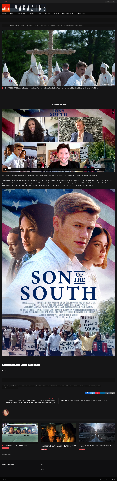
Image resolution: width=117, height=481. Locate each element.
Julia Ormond (61, 385)
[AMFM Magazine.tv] (24, 7)
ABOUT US (31, 13)
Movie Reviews (45, 443)
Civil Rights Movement (52, 385)
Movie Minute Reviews (67, 13)
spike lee (98, 385)
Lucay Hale (81, 385)
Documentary (83, 443)
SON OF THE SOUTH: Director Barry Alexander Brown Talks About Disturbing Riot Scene (84, 400)
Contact (42, 469)
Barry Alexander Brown (15, 385)
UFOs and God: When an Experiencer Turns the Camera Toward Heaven (95, 446)
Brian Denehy (32, 385)
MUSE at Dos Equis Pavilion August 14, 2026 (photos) (21, 1)
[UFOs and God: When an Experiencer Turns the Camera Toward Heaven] (97, 432)
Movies (11, 13)
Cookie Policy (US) (44, 471)
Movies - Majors (111, 91)
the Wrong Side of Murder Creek (10, 387)
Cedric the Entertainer (41, 385)
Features (4, 13)
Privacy (42, 467)
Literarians (56, 13)
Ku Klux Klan (69, 385)
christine (5, 91)
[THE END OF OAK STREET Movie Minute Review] (20, 432)
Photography (21, 13)
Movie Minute (6, 443)
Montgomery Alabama (90, 385)
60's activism (6, 385)
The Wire (47, 13)
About (42, 464)
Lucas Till (75, 385)
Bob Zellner (24, 385)
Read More (5, 448)
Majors (103, 91)
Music (39, 13)
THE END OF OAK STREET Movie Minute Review (15, 445)
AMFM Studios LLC (81, 13)
